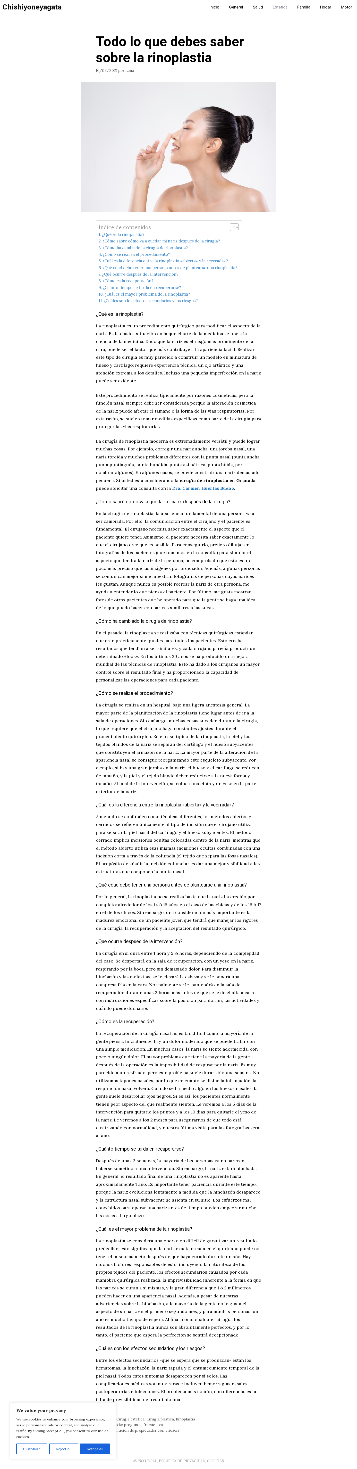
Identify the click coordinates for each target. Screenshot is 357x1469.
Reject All (63, 1449)
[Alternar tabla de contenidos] (231, 227)
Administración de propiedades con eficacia (140, 1430)
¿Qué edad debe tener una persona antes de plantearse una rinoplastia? (169, 267)
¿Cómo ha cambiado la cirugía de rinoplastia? (145, 247)
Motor (346, 7)
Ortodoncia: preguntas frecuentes (132, 1424)
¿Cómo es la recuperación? (127, 280)
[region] (63, 1431)
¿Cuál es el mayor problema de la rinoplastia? (147, 294)
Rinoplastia (185, 1419)
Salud (258, 7)
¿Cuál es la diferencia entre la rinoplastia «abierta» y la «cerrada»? (165, 260)
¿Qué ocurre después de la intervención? (140, 274)
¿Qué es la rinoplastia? (123, 234)
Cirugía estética (130, 1419)
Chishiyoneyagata (32, 7)
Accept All (95, 1449)
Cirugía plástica (160, 1419)
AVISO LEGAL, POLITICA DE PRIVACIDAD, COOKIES (178, 1461)
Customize (32, 1449)
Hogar (325, 7)
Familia (303, 7)
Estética (280, 7)
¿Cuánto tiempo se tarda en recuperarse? (142, 287)
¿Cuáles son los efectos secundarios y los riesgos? (151, 300)
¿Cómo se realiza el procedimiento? (136, 254)
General (236, 7)
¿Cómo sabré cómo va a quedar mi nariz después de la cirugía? (161, 241)
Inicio (214, 7)
